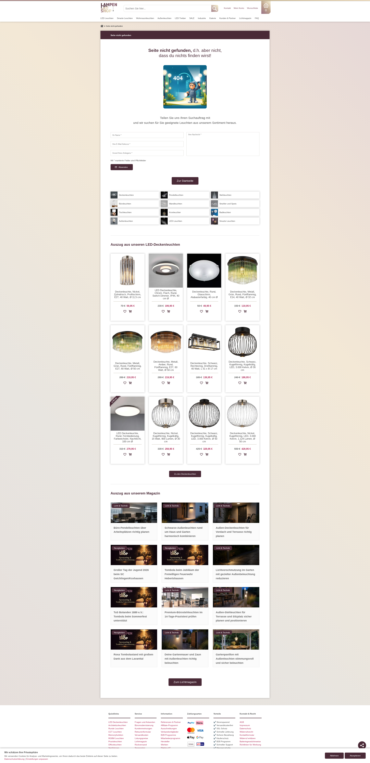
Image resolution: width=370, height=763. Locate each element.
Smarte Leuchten (125, 18)
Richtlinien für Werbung (250, 744)
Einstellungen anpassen (37, 759)
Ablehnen (334, 755)
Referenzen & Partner (171, 722)
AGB (242, 722)
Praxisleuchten (115, 741)
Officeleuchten (115, 744)
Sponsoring (140, 748)
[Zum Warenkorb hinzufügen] (130, 312)
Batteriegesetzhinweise (250, 741)
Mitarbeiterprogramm (170, 738)
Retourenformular (143, 732)
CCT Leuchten (115, 732)
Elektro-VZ (166, 748)
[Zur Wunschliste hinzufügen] (124, 312)
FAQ (257, 18)
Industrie (202, 18)
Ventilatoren (113, 748)
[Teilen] (362, 745)
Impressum (245, 725)
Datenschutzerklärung (14, 759)
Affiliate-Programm (169, 725)
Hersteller (165, 741)
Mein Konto (239, 8)
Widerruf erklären (248, 738)
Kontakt (227, 8)
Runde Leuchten (116, 728)
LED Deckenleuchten (118, 722)
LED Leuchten (106, 18)
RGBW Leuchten (116, 738)
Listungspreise (141, 738)
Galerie (212, 18)
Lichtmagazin (245, 18)
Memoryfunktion (115, 735)
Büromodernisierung (144, 725)
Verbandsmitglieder (169, 732)
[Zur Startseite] (101, 26)
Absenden (123, 167)
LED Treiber (180, 18)
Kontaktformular (247, 735)
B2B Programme (168, 735)
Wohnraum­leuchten (145, 18)
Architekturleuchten (117, 725)
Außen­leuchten (164, 18)
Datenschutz (245, 728)
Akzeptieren (355, 755)
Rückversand (141, 744)
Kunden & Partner (227, 18)
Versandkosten (141, 735)
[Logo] (108, 12)
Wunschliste (252, 8)
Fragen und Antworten (145, 722)
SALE (191, 18)
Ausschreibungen (169, 728)
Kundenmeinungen (143, 728)
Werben (164, 744)
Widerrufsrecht (246, 732)
